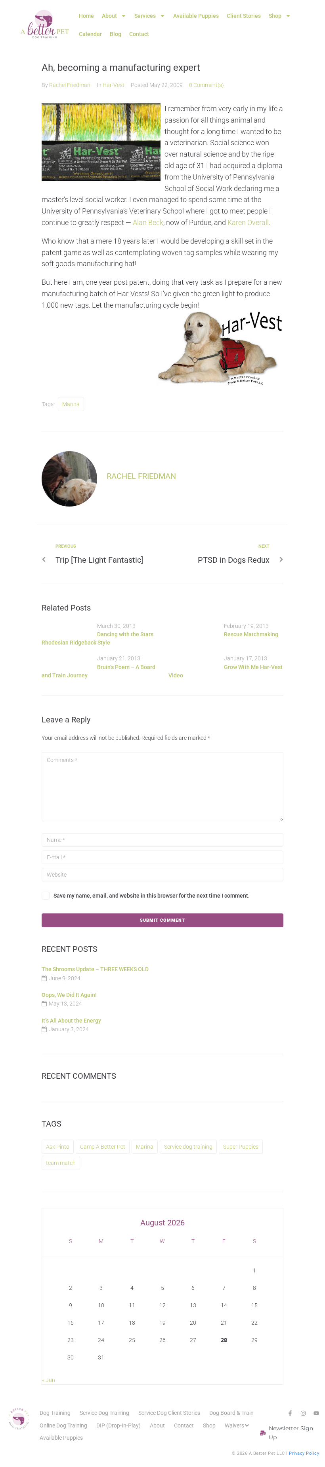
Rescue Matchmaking (251, 634)
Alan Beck (148, 222)
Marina (71, 404)
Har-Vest (113, 85)
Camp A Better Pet (102, 1147)
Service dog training (188, 1147)
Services (145, 16)
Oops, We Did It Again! (69, 995)
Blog (115, 34)
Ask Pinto (57, 1147)
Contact (139, 34)
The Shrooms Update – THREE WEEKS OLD (95, 969)
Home (86, 16)
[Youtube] (316, 1413)
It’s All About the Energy (71, 1020)
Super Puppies (240, 1147)
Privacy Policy (304, 1453)
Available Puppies (196, 16)
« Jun (48, 1380)
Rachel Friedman (69, 85)
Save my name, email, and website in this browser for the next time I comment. (152, 895)
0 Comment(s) (206, 85)
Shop (275, 16)
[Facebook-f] (290, 1413)
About (109, 16)
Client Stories (244, 16)
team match (61, 1163)
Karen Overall (248, 222)
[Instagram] (303, 1413)
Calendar (90, 34)
